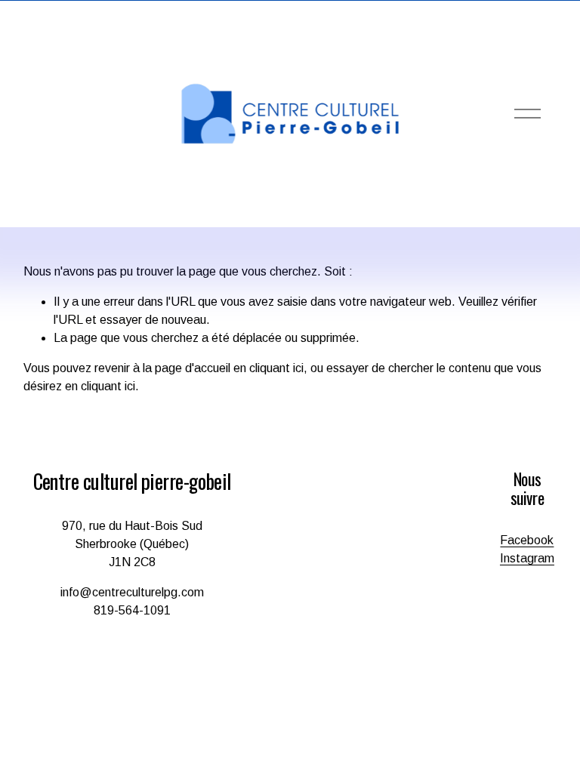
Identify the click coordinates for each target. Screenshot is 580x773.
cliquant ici (276, 368)
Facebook (527, 540)
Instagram (527, 558)
